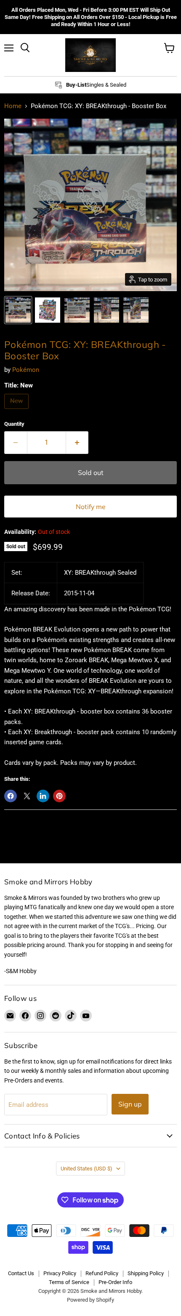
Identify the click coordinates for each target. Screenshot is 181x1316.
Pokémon (25, 370)
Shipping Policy (146, 1273)
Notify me (91, 506)
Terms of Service (69, 1282)
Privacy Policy (59, 1273)
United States (86, 1168)
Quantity (14, 424)
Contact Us (21, 1273)
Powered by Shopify (90, 1300)
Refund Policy (101, 1273)
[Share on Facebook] (10, 796)
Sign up (130, 1104)
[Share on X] (27, 796)
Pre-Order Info (115, 1282)
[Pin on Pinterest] (59, 796)
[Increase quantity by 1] (77, 442)
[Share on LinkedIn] (43, 796)
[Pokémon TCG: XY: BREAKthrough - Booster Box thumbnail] (18, 310)
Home (12, 106)
